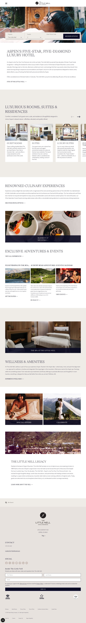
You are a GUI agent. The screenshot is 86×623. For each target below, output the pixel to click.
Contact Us (20, 618)
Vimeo (20, 563)
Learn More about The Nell (21, 484)
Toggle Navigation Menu (6, 3)
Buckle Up (34, 300)
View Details (42, 240)
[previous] (72, 117)
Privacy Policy (39, 583)
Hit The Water (10, 296)
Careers (13, 618)
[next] (79, 117)
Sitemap (6, 609)
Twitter (10, 563)
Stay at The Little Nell (16, 81)
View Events (60, 294)
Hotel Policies (14, 609)
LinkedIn (23, 563)
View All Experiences (13, 256)
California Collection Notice (43, 609)
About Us (7, 618)
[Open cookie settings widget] (3, 620)
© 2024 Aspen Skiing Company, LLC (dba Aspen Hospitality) (17, 612)
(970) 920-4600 (8, 546)
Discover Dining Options (14, 203)
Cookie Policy (54, 609)
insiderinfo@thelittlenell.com (12, 551)
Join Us (43, 589)
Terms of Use (23, 583)
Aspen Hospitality (29, 618)
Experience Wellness (13, 379)
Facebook (6, 563)
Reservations (71, 36)
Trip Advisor (26, 563)
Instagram (13, 563)
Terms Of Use (31, 609)
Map (43, 536)
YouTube (16, 563)
